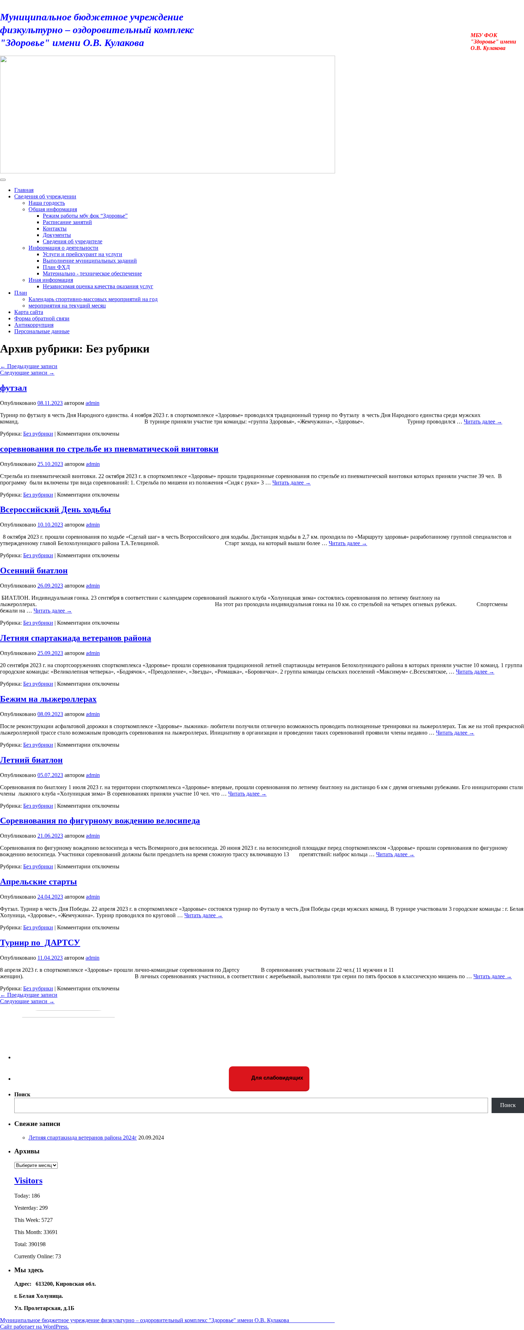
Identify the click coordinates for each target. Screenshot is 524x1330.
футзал (13, 387)
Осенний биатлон (34, 570)
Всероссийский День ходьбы (55, 509)
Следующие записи (27, 373)
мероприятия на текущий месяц (67, 306)
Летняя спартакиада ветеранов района (75, 638)
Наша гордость (47, 203)
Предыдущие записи (28, 366)
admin (92, 403)
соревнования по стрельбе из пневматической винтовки (109, 448)
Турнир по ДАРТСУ (40, 942)
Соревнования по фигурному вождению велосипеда (100, 820)
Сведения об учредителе (72, 241)
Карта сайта (28, 312)
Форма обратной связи (42, 318)
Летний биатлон (31, 760)
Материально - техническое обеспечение (92, 273)
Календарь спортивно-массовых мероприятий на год (93, 299)
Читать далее (483, 421)
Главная (24, 190)
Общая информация (53, 209)
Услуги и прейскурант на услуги (82, 254)
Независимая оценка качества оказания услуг (98, 286)
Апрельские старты (38, 881)
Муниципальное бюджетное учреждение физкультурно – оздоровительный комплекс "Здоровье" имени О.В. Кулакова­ (112, 29)
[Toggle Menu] (3, 180)
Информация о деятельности (63, 248)
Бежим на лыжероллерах (48, 699)
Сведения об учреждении (45, 196)
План (20, 293)
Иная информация (51, 280)
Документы (57, 235)
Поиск (22, 1094)
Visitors (28, 1180)
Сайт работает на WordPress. (34, 1327)
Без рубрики (38, 434)
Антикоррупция (33, 325)
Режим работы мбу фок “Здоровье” (85, 216)
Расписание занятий (67, 222)
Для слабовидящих (276, 1078)
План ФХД (56, 267)
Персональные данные (42, 331)
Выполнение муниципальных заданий (90, 261)
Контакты (55, 228)
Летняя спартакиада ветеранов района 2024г (83, 1137)
